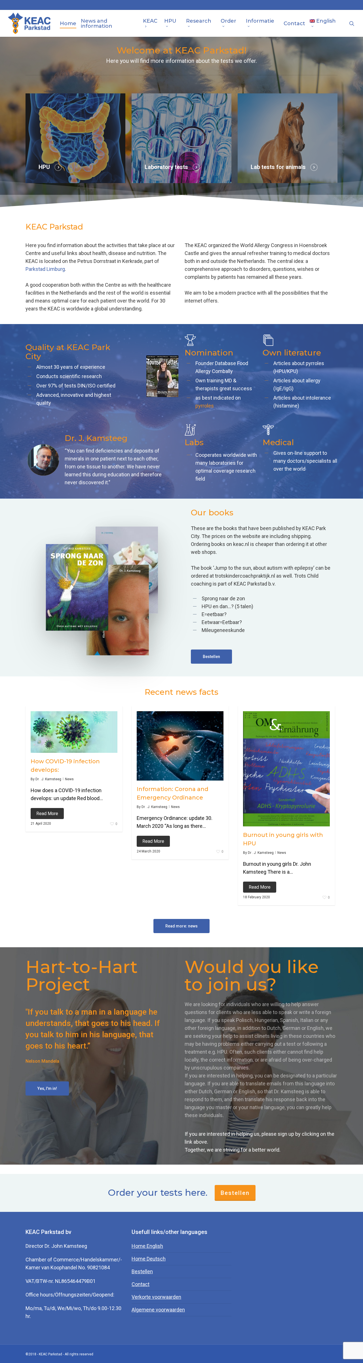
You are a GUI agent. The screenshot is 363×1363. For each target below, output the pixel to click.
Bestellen (235, 1193)
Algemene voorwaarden (158, 1310)
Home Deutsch (149, 1259)
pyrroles (204, 406)
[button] (211, 657)
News (69, 779)
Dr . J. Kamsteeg (48, 779)
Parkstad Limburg (45, 269)
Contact (140, 1284)
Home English (147, 1246)
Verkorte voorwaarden (156, 1297)
